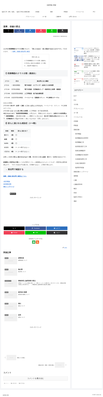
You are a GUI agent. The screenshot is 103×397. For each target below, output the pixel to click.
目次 (33, 57)
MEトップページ (8, 186)
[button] (62, 31)
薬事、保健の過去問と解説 (21, 51)
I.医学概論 (6, 181)
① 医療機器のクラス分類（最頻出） (36, 60)
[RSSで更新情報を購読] (37, 242)
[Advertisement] (35, 42)
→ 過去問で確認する (32, 65)
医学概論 (7, 193)
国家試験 (14, 193)
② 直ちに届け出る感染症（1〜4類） (36, 63)
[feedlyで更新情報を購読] (33, 242)
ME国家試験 (7, 184)
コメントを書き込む (35, 378)
